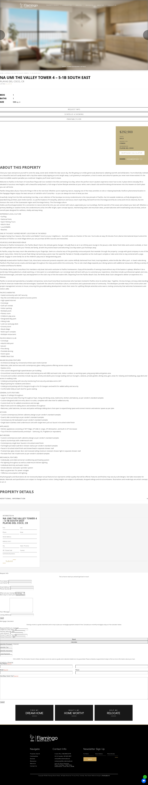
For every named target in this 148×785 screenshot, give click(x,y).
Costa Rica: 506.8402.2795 (63, 753)
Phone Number (5, 589)
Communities (67, 5)
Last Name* (4, 583)
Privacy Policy (75, 775)
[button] (143, 780)
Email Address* (5, 587)
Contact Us (112, 5)
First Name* (4, 581)
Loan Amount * (5, 633)
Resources (89, 5)
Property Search (52, 5)
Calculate (74, 642)
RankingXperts (106, 775)
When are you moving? (7, 593)
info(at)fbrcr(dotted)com (62, 758)
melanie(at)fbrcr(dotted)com (64, 761)
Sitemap (82, 775)
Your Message (4, 612)
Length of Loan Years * (7, 629)
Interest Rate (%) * (6, 631)
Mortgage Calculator (131, 153)
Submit (9, 561)
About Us (100, 5)
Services (79, 5)
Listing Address (5, 615)
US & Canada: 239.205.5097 (63, 756)
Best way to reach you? (7, 595)
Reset (74, 639)
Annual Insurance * (6, 637)
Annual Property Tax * (7, 635)
